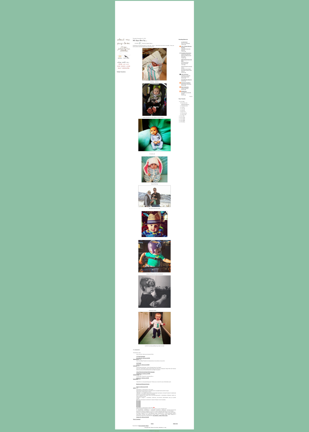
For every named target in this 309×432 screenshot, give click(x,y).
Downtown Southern (185, 82)
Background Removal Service (142, 384)
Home (152, 423)
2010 (181, 119)
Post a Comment (136, 419)
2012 (181, 116)
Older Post (175, 423)
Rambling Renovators (186, 53)
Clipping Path (136, 374)
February (183, 113)
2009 (181, 120)
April (182, 110)
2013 (181, 101)
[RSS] (117, 427)
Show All (190, 96)
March (182, 111)
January (183, 114)
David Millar (135, 379)
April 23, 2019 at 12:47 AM (142, 386)
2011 (181, 117)
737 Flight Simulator (140, 356)
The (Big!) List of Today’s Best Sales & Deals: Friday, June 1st (186, 70)
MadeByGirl (184, 91)
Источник (138, 400)
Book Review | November (186, 84)
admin (134, 388)
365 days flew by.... (140, 40)
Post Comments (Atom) (143, 425)
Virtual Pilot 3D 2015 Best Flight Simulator (145, 372)
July (182, 107)
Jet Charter (138, 363)
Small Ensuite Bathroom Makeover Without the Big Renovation (186, 55)
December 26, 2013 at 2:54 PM (143, 358)
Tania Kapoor (136, 359)
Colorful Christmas (184, 88)
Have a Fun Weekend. (185, 43)
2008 (181, 121)
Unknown (135, 365)
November (183, 103)
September (183, 105)
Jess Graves (157, 430)
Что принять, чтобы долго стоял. (160, 415)
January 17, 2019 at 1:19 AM (142, 378)
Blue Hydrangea (185, 87)
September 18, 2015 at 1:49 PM (143, 373)
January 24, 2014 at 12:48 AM (142, 364)
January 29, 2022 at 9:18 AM (142, 417)
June (182, 108)
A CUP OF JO (184, 42)
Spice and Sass (184, 74)
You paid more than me (186, 79)
